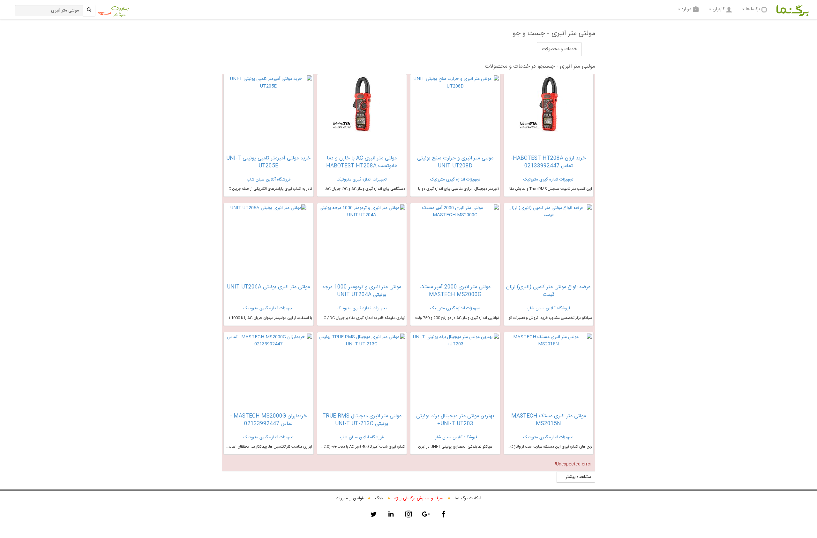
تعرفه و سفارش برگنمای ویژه (418, 498)
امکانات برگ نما (468, 498)
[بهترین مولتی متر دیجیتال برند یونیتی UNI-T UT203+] (455, 341)
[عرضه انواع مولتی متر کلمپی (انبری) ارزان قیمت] (548, 211)
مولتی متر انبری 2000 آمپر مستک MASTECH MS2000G (455, 291)
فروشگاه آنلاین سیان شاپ (268, 179)
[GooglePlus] (426, 514)
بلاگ (379, 498)
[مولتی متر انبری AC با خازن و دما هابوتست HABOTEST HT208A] (362, 107)
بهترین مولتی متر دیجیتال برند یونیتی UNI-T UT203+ (455, 420)
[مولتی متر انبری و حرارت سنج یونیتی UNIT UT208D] (455, 82)
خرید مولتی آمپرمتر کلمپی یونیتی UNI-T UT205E (268, 162)
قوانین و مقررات (350, 498)
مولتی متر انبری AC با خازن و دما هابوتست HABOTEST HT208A (362, 162)
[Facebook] (443, 514)
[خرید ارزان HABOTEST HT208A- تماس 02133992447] (549, 107)
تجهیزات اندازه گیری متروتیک (548, 179)
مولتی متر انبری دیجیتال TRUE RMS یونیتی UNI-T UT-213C (361, 420)
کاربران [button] (718, 9)
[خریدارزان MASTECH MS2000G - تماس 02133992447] (268, 341)
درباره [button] (686, 9)
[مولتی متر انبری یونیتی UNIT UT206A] (268, 207)
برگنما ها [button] (753, 9)
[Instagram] (408, 514)
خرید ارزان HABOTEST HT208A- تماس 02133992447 (548, 162)
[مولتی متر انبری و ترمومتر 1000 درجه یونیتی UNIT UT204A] (362, 211)
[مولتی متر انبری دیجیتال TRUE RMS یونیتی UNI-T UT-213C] (362, 341)
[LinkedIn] (391, 514)
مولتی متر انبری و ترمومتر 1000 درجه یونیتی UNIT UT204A (361, 291)
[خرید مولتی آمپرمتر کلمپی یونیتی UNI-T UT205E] (268, 82)
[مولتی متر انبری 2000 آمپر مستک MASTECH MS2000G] (455, 211)
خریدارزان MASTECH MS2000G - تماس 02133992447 (268, 420)
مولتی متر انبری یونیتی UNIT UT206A (268, 287)
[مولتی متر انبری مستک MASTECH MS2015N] (548, 341)
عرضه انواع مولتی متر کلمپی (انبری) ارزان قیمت (548, 291)
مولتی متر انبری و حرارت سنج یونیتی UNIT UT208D (455, 162)
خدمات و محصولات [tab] (559, 49)
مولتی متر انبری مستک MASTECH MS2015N (548, 420)
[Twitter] (373, 514)
